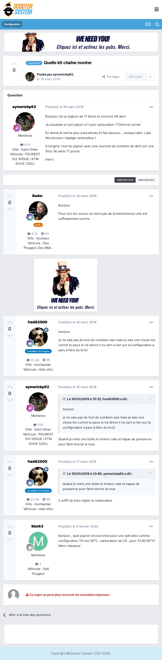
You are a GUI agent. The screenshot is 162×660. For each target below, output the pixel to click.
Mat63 (37, 526)
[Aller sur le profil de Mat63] (38, 541)
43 (46, 234)
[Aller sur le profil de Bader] (38, 210)
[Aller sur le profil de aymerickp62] (30, 76)
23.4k (34, 360)
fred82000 (37, 322)
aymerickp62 (63, 74)
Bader (37, 196)
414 (26, 145)
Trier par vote (125, 180)
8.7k (34, 234)
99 (47, 360)
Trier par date (146, 180)
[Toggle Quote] (64, 399)
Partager (112, 77)
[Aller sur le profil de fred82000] (38, 337)
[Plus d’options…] (151, 107)
